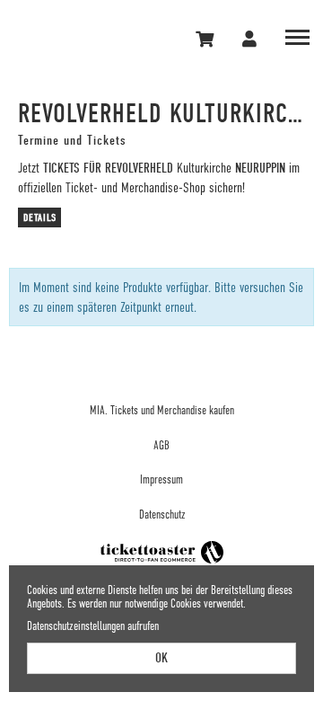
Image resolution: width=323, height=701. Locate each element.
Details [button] (39, 217)
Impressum (161, 479)
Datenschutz (162, 514)
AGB (161, 445)
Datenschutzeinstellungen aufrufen (93, 626)
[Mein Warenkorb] (206, 38)
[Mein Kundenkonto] (250, 38)
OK (161, 658)
